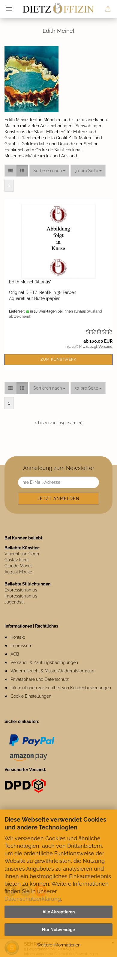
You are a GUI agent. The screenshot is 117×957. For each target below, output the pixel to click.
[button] (10, 171)
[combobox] (49, 171)
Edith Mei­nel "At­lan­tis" (30, 281)
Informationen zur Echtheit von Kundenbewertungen (60, 687)
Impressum (21, 645)
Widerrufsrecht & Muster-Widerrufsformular (52, 670)
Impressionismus (20, 596)
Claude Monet (18, 565)
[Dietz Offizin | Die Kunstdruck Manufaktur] (58, 9)
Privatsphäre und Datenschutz (39, 679)
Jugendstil (14, 602)
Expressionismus (20, 590)
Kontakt (17, 637)
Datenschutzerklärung (32, 899)
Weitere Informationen (58, 945)
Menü (9, 9)
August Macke (18, 572)
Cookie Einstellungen (30, 696)
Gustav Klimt (16, 559)
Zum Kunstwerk (58, 359)
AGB (14, 654)
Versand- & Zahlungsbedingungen (44, 662)
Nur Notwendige (58, 929)
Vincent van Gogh (21, 553)
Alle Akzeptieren (59, 911)
